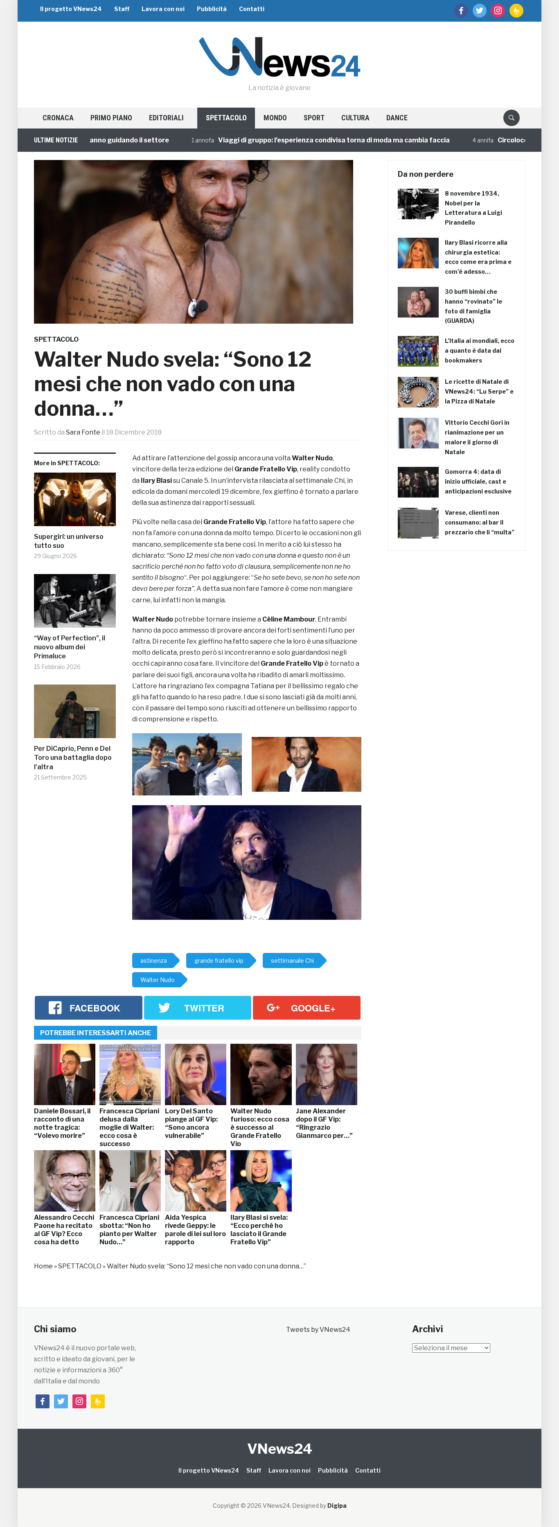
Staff (121, 8)
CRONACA (58, 117)
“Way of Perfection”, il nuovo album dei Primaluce (69, 647)
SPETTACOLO (226, 117)
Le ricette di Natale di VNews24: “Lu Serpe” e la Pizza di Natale (479, 391)
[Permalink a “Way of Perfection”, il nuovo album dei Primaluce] (75, 604)
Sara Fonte (83, 432)
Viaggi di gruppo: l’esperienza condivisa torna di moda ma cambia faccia (298, 140)
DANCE (397, 117)
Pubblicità (212, 8)
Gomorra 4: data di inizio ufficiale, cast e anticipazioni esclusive (478, 481)
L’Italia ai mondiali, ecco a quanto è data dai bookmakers (479, 350)
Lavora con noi (163, 8)
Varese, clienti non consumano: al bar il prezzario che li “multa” (479, 522)
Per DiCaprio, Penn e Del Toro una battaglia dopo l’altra (73, 758)
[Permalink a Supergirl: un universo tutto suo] (75, 502)
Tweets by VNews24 (318, 1329)
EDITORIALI (166, 117)
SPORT (314, 117)
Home (43, 1266)
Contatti (251, 8)
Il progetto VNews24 (71, 8)
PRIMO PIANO (111, 117)
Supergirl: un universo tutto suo (69, 541)
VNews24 (279, 1448)
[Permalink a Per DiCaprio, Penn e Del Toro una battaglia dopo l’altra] (75, 714)
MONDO (275, 117)
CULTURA (355, 117)
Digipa (337, 1505)
